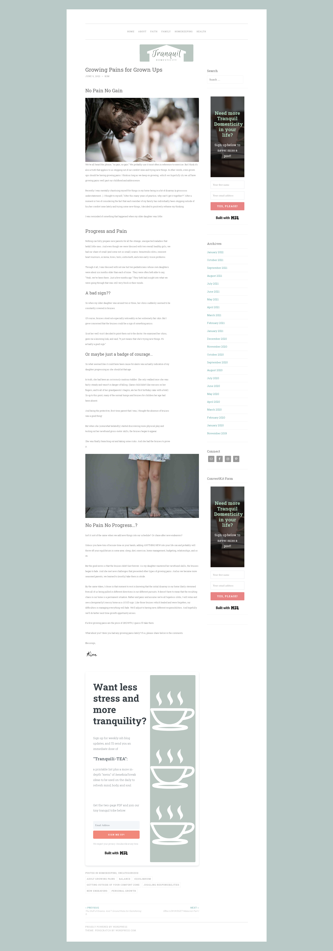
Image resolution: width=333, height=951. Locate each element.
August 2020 (215, 370)
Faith (153, 31)
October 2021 (215, 260)
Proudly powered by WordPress (106, 926)
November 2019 (217, 433)
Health (201, 31)
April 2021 (213, 307)
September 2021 (217, 267)
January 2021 (215, 331)
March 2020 (214, 409)
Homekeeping (184, 31)
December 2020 (217, 338)
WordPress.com (126, 930)
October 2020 (215, 354)
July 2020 (213, 378)
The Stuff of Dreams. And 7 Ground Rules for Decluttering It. (113, 910)
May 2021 (213, 299)
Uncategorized (128, 873)
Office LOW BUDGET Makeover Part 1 (181, 909)
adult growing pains (101, 878)
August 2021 (214, 275)
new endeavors (97, 890)
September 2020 (217, 362)
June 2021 (213, 291)
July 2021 (213, 283)
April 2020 (213, 401)
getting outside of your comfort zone (113, 884)
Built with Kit (116, 853)
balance (124, 878)
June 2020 (213, 386)
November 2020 (217, 346)
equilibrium (142, 878)
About (142, 31)
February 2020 (216, 417)
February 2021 (216, 323)
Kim (107, 76)
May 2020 (213, 394)
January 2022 (215, 252)
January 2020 (215, 425)
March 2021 (214, 315)
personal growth (124, 890)
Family (166, 31)
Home (130, 31)
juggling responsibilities (161, 884)
